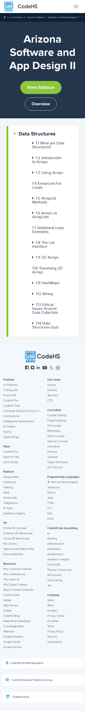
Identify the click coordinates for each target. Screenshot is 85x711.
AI (48, 533)
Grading (8, 487)
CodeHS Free (11, 405)
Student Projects (13, 636)
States (7, 600)
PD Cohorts (10, 544)
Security (52, 636)
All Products (10, 385)
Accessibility (54, 642)
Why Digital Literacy (15, 584)
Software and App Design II (62, 17)
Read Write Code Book (17, 621)
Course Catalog (35, 17)
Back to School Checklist (18, 590)
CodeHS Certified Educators (26, 663)
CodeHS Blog (11, 616)
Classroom (9, 482)
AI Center (53, 621)
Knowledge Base (13, 626)
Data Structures (37, 134)
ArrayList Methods (44, 200)
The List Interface (43, 244)
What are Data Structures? (48, 145)
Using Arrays (49, 172)
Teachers (52, 395)
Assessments (55, 554)
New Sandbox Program (64, 482)
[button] (43, 134)
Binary (44, 293)
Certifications (11, 416)
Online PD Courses (14, 528)
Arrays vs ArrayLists (44, 215)
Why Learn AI (11, 579)
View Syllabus (41, 87)
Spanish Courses (57, 441)
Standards (53, 446)
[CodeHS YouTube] (44, 368)
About (50, 600)
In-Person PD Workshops (18, 533)
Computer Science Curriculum (21, 411)
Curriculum (16, 17)
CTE (49, 400)
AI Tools (7, 508)
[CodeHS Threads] (58, 368)
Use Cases (53, 379)
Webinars (8, 631)
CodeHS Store (20, 697)
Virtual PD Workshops (16, 538)
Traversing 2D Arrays (47, 270)
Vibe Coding (54, 580)
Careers (52, 610)
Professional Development (19, 421)
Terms (50, 626)
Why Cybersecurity (14, 574)
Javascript (53, 487)
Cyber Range (11, 437)
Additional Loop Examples (48, 229)
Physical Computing (59, 570)
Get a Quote (10, 462)
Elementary (54, 431)
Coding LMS (10, 390)
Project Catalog (56, 420)
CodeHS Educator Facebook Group (32, 680)
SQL (50, 513)
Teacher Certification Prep (18, 549)
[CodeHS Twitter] (51, 368)
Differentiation (55, 544)
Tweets (7, 610)
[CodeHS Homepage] (22, 6)
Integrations (10, 503)
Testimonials (10, 605)
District (51, 385)
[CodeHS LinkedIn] (38, 368)
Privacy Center (56, 616)
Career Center (11, 642)
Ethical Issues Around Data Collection (45, 308)
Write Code (10, 498)
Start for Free (11, 457)
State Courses (56, 436)
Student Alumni (12, 647)
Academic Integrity (14, 513)
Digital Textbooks (57, 462)
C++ (49, 508)
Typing (7, 432)
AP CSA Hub (54, 467)
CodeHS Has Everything (62, 528)
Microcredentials (13, 554)
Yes (49, 585)
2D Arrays (47, 257)
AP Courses (54, 425)
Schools (52, 390)
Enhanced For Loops (46, 185)
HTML (50, 503)
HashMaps (47, 282)
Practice (52, 452)
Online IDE (9, 395)
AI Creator (9, 426)
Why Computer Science (17, 569)
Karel (50, 518)
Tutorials (52, 457)
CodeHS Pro (10, 400)
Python (51, 492)
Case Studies (11, 595)
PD (5, 523)
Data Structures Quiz (45, 325)
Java (50, 498)
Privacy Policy (55, 631)
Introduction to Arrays (47, 159)
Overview (41, 104)
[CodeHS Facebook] (27, 368)
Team (50, 605)
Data (6, 492)
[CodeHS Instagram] (32, 368)
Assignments (11, 477)
